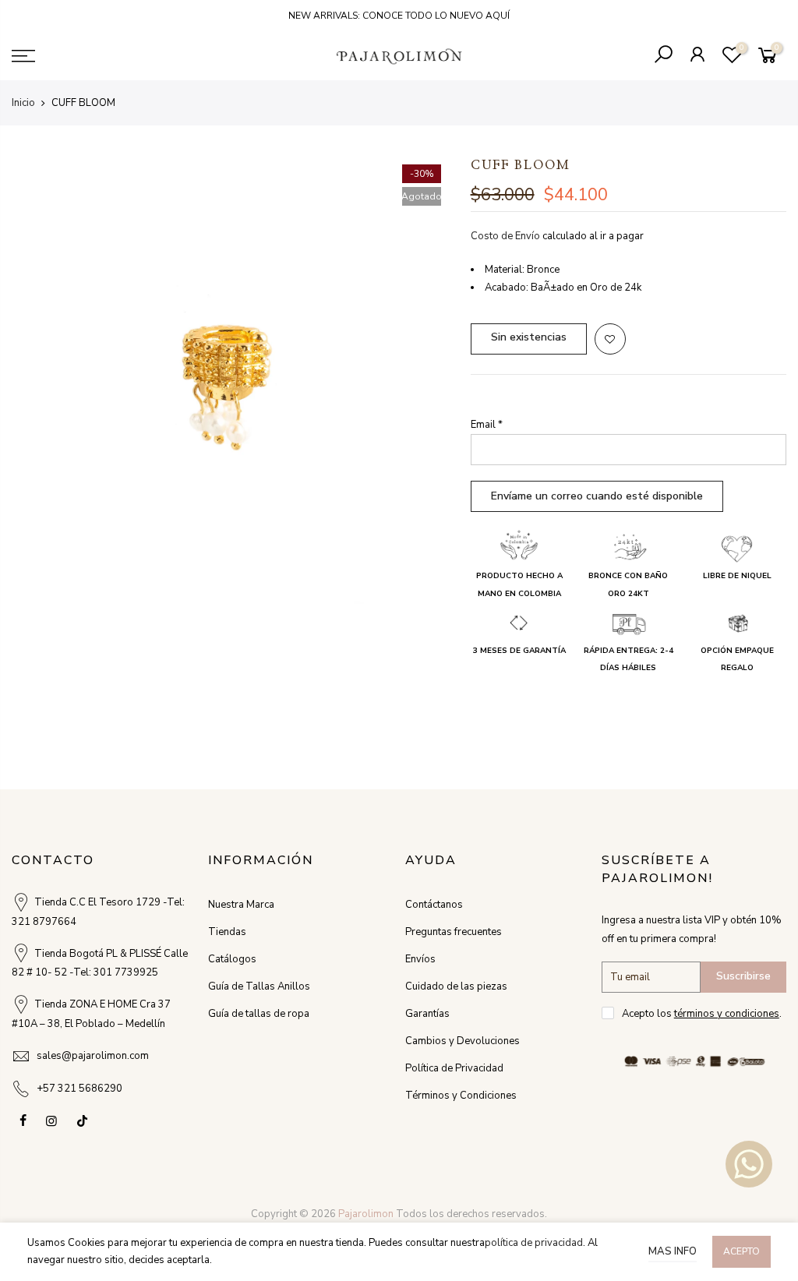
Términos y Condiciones (461, 1096)
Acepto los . (702, 1014)
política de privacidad (534, 1243)
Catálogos (232, 959)
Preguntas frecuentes (453, 932)
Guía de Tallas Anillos (259, 986)
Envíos (420, 959)
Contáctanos (434, 905)
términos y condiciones (726, 1014)
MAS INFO (672, 1251)
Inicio (23, 103)
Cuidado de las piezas (456, 986)
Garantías (427, 1014)
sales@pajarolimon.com (93, 1056)
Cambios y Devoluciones (462, 1041)
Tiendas (227, 932)
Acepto (741, 1251)
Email (487, 425)
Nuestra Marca (241, 905)
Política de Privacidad (454, 1068)
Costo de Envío (505, 236)
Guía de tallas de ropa (258, 1014)
